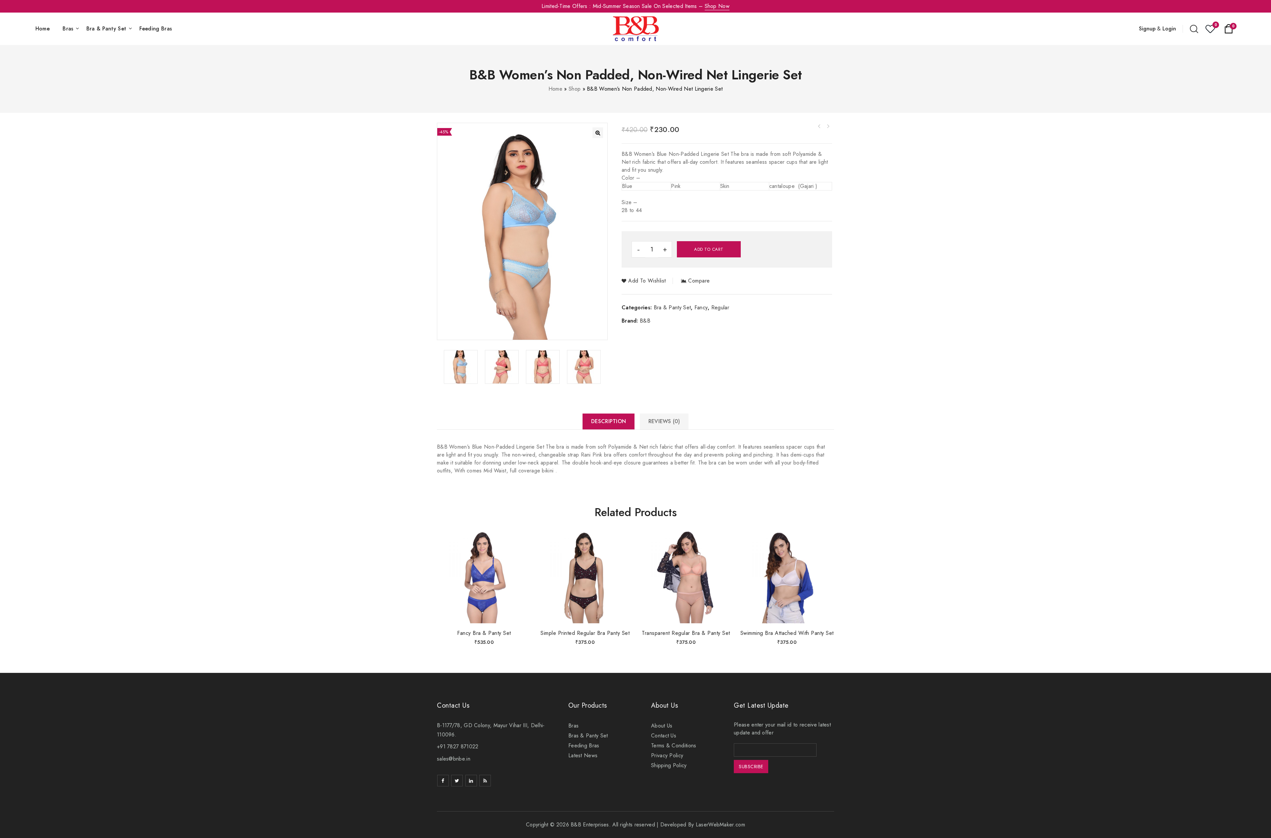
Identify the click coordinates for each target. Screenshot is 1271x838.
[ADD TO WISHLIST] (523, 537)
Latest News (582, 755)
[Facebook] (443, 780)
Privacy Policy (667, 755)
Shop (575, 89)
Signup (1147, 28)
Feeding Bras (155, 28)
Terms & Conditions (673, 745)
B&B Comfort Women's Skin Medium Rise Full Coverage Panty (827, 126)
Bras (68, 28)
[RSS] (485, 780)
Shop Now (717, 6)
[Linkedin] (471, 780)
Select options (484, 612)
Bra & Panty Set (106, 28)
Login (1169, 28)
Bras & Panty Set (588, 735)
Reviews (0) (664, 421)
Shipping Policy (669, 765)
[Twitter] (457, 780)
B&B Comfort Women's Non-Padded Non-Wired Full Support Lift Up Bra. (819, 126)
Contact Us (663, 735)
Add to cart (709, 249)
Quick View (523, 551)
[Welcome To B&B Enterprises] (635, 28)
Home (42, 28)
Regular (720, 307)
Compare (699, 281)
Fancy (701, 307)
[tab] (608, 421)
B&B (645, 321)
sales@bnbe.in (453, 759)
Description (608, 421)
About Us (661, 725)
